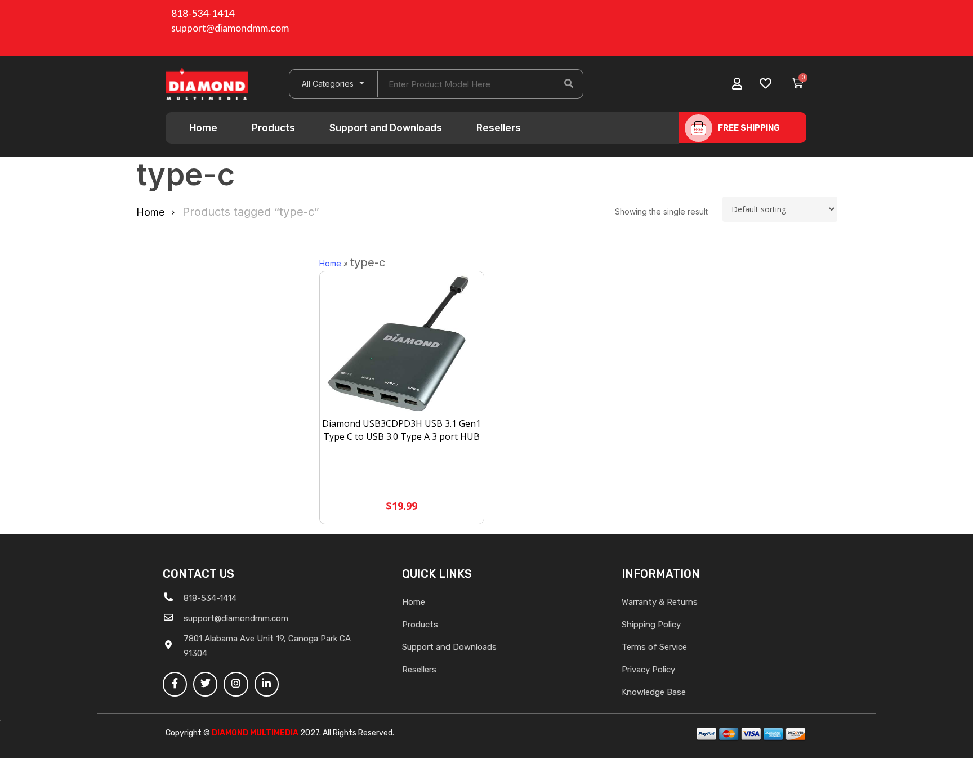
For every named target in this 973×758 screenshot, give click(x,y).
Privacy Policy (648, 670)
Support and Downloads (385, 127)
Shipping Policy (651, 624)
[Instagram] (236, 684)
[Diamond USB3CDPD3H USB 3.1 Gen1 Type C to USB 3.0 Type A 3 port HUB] (402, 344)
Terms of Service (654, 647)
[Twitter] (205, 684)
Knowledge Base (654, 692)
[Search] (569, 84)
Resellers (498, 127)
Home (203, 127)
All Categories (328, 83)
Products (273, 127)
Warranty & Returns (660, 602)
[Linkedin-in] (267, 684)
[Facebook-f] (175, 684)
